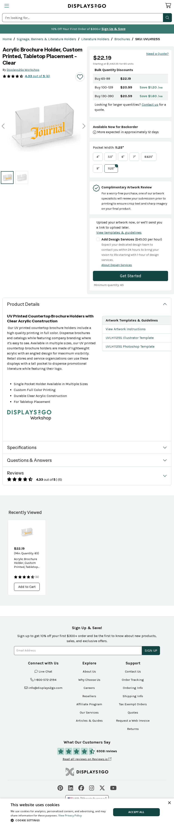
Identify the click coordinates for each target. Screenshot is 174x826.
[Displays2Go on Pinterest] (60, 787)
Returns (133, 729)
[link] (7, 39)
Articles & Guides (89, 720)
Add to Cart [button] (27, 587)
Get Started (130, 275)
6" (123, 157)
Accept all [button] (136, 812)
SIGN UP (151, 650)
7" (134, 157)
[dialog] (87, 812)
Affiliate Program (89, 704)
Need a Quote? (157, 54)
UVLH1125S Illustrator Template (130, 338)
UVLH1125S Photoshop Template (130, 346)
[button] (167, 17)
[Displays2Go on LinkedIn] (71, 787)
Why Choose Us (89, 680)
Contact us (150, 104)
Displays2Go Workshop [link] (23, 70)
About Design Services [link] (116, 265)
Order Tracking (133, 680)
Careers (89, 688)
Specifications (21, 447)
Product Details (23, 304)
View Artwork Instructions (126, 329)
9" (98, 168)
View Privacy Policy (70, 815)
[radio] (7, 177)
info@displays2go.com (45, 688)
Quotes (133, 712)
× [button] (169, 803)
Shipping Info (133, 696)
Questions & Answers (29, 460)
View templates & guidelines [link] (119, 232)
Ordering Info (133, 688)
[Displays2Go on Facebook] (81, 787)
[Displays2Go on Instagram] (92, 787)
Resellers (89, 696)
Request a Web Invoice (133, 720)
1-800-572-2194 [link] (45, 680)
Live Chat (45, 671)
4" (98, 157)
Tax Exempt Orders (133, 704)
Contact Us (133, 671)
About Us (89, 671)
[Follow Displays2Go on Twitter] (102, 787)
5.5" (110, 157)
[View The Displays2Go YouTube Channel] (113, 787)
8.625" (149, 157)
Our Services (89, 712)
